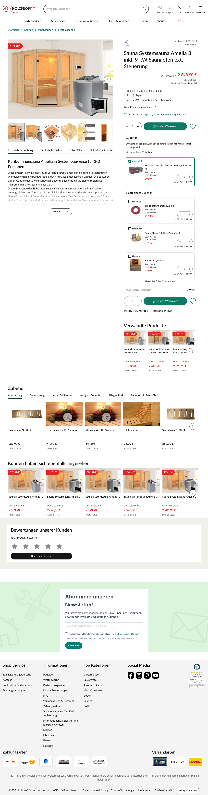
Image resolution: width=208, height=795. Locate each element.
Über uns (48, 735)
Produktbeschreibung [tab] (20, 150)
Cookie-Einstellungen (123, 790)
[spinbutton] (132, 126)
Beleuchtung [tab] (37, 395)
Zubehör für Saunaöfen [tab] (144, 395)
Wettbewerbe (51, 680)
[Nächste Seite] (108, 132)
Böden (144, 21)
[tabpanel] (60, 186)
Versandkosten (74, 775)
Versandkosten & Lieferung (58, 701)
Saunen (163, 21)
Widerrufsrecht (70, 790)
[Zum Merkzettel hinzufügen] (193, 126)
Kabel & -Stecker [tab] (62, 395)
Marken (47, 730)
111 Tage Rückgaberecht (17, 674)
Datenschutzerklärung (95, 790)
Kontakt (7, 680)
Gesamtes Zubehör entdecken (160, 281)
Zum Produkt (150, 172)
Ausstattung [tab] (15, 395)
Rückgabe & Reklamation (17, 685)
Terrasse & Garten (87, 21)
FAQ (46, 695)
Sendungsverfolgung (14, 690)
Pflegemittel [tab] (116, 395)
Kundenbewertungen (55, 690)
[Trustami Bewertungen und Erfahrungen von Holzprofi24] (196, 675)
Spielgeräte (58, 21)
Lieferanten (144, 790)
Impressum (44, 790)
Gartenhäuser (32, 21)
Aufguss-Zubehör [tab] (90, 395)
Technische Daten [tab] (51, 150)
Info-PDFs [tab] (76, 150)
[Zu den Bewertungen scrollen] (190, 44)
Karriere (48, 745)
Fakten (47, 740)
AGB (56, 790)
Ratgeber (48, 674)
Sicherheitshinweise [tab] (101, 150)
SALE (181, 21)
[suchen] (145, 9)
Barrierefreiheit (163, 790)
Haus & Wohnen (119, 21)
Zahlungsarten (51, 706)
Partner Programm (54, 685)
